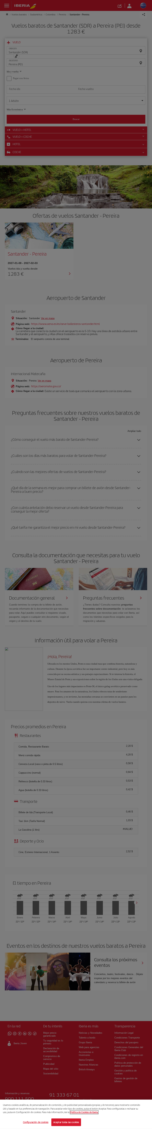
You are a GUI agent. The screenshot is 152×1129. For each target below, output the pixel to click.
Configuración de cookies (35, 1122)
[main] (76, 1114)
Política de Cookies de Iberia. (84, 1112)
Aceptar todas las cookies (66, 1122)
